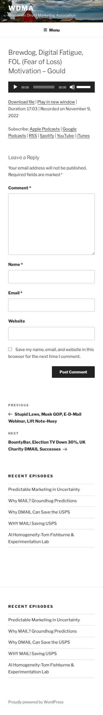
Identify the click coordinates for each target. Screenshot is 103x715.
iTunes (83, 135)
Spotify (47, 135)
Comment (19, 187)
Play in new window (56, 101)
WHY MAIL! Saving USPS (32, 523)
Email (15, 292)
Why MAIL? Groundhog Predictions (42, 500)
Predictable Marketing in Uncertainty (44, 489)
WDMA (21, 8)
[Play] (15, 87)
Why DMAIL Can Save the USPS (39, 512)
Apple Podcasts (45, 129)
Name (15, 264)
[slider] (84, 86)
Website (16, 321)
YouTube (65, 135)
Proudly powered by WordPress (35, 702)
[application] (51, 87)
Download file (21, 101)
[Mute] (72, 87)
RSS (33, 135)
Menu (54, 30)
